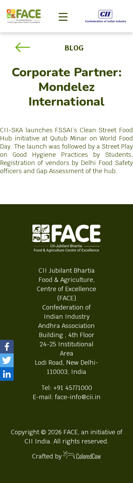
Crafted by (47, 456)
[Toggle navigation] (63, 5)
